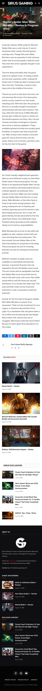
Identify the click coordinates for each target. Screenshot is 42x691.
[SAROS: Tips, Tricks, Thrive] (7, 515)
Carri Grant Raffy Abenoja (12, 33)
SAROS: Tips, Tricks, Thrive (25, 513)
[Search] (39, 3)
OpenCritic (12, 561)
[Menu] (3, 3)
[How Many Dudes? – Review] (7, 596)
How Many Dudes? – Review (26, 594)
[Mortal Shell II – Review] (21, 373)
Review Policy (23, 680)
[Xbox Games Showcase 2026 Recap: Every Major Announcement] (7, 486)
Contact (34, 680)
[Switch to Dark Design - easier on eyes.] (35, 3)
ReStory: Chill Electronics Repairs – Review (18, 449)
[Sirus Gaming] (20, 3)
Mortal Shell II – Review (10, 386)
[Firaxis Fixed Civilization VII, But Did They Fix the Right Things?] (7, 474)
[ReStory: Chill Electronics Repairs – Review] (21, 436)
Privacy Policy (10, 680)
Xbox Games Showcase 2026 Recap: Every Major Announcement (26, 485)
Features (7, 17)
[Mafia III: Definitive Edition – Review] (7, 585)
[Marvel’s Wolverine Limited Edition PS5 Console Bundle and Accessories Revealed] (21, 403)
